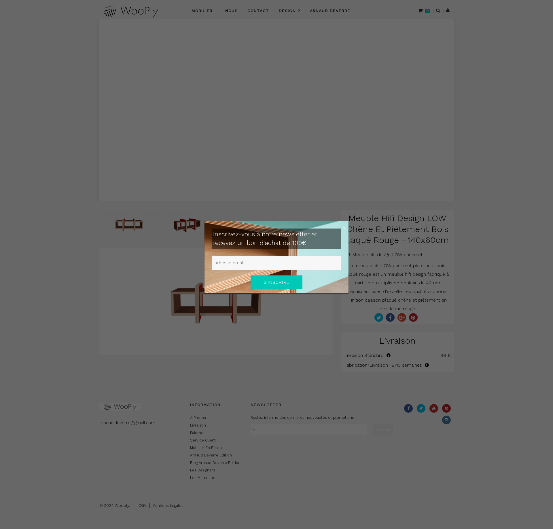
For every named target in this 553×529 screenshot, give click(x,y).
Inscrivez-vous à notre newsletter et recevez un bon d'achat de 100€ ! (265, 238)
